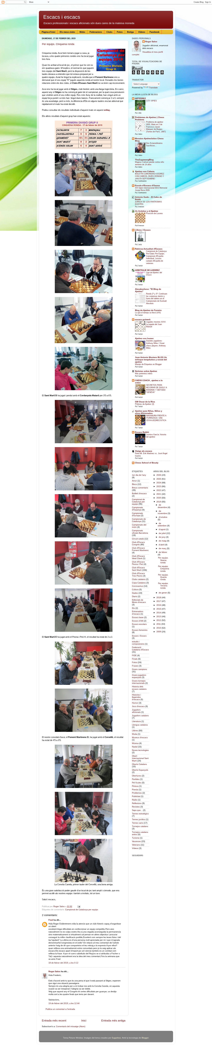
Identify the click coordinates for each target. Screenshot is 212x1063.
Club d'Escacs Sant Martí (138, 569)
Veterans (136, 845)
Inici (83, 1020)
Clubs (109, 32)
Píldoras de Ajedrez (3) (144, 404)
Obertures (136, 776)
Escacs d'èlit (137, 621)
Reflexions (136, 803)
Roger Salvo (54, 971)
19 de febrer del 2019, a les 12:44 (63, 1003)
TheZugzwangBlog (144, 160)
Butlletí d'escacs (139, 493)
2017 (159, 601)
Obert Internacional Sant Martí (140, 758)
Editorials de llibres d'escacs (139, 601)
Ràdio (134, 800)
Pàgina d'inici (48, 32)
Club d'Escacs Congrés (138, 543)
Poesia (135, 790)
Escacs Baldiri (142, 432)
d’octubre (163, 517)
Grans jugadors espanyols (139, 676)
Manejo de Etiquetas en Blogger (148, 364)
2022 (159, 490)
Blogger (145, 1038)
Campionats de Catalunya (139, 520)
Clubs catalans (138, 579)
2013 (159, 616)
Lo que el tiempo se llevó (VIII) (148, 313)
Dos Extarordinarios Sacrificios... (154, 144)
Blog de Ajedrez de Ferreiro (148, 310)
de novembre (163, 512)
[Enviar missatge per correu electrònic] (79, 906)
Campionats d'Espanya (137, 508)
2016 (159, 605)
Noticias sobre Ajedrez (146, 371)
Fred (50, 920)
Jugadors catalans (140, 716)
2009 (159, 632)
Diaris (134, 596)
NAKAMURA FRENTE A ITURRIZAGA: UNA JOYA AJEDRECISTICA (156, 418)
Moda (134, 734)
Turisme (135, 838)
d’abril (162, 545)
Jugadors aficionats (136, 711)
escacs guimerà (142, 319)
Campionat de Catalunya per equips (81, 910)
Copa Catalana (139, 583)
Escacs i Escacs (139, 636)
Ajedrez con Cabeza (144, 171)
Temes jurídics (138, 819)
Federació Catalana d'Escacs (140, 648)
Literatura (136, 721)
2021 (159, 494)
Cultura (135, 589)
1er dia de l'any (139, 475)
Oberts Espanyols (140, 770)
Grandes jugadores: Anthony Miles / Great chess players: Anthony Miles (156, 344)
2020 (159, 498)
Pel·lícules (136, 783)
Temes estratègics (140, 814)
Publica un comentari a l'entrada (60, 1009)
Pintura (135, 786)
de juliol (162, 533)
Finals (134, 659)
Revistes (136, 807)
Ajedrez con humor (144, 338)
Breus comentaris (140, 488)
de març (163, 548)
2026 (159, 475)
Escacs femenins (139, 630)
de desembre (163, 506)
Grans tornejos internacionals (139, 682)
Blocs (134, 484)
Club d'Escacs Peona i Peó (138, 563)
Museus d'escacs (140, 737)
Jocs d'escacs (138, 706)
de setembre (162, 524)
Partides (135, 779)
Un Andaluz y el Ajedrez (146, 211)
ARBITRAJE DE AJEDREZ (147, 270)
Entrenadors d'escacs (137, 612)
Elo (133, 608)
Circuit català (138, 539)
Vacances (136, 841)
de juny (162, 537)
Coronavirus (137, 586)
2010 (159, 628)
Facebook (154, 32)
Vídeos (141, 32)
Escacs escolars (139, 624)
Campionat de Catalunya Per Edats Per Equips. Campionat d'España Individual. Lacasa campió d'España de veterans (156, 257)
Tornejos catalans (140, 826)
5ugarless (116, 1038)
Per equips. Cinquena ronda (58, 44)
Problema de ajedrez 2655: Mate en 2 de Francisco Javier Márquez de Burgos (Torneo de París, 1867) (156, 127)
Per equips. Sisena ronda (163, 560)
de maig (163, 541)
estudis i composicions (138, 643)
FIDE (134, 655)
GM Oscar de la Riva (145, 402)
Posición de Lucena (154, 213)
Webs (82, 32)
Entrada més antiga (113, 1020)
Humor (135, 703)
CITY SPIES (151, 101)
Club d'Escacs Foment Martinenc (140, 549)
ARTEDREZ (140, 98)
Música (135, 743)
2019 (159, 502)
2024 (159, 483)
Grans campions (139, 669)
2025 (159, 479)
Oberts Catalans (139, 764)
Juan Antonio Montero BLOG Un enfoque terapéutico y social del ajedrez (151, 359)
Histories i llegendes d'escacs (136, 697)
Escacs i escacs (61, 17)
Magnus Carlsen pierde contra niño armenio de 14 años (149, 163)
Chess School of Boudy (146, 463)
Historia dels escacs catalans (139, 688)
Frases (135, 666)
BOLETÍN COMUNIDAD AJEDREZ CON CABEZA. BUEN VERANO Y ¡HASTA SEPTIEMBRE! (149, 176)
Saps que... (137, 810)
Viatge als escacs (143, 451)
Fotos (120, 32)
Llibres (135, 731)
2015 (159, 609)
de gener (163, 593)
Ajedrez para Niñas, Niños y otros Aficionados (148, 412)
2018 (159, 597)
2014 (159, 613)
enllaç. (107, 110)
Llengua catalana (140, 725)
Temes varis (137, 823)
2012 (159, 620)
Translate (153, 88)
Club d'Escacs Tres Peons (138, 574)
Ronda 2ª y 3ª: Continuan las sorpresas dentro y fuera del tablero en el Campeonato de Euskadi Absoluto (156, 298)
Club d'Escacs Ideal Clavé (138, 557)
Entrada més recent (54, 1020)
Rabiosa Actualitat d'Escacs (148, 249)
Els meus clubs (67, 32)
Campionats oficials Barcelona (140, 531)
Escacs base (137, 617)
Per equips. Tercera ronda (163, 585)
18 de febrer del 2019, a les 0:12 (63, 963)
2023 (159, 486)
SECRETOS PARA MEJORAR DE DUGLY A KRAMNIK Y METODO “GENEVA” (156, 388)
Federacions (96, 32)
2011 (158, 624)
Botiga (130, 32)
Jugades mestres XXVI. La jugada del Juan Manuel (156, 324)
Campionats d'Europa (137, 514)
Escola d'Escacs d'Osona (147, 185)
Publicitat (136, 796)
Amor (134, 481)
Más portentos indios (143, 373)
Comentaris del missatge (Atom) (70, 1026)
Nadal (134, 747)
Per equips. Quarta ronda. (163, 577)
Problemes (137, 793)
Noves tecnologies (140, 750)
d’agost (162, 529)
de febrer (163, 552)
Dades (135, 593)
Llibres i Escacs (143, 230)
